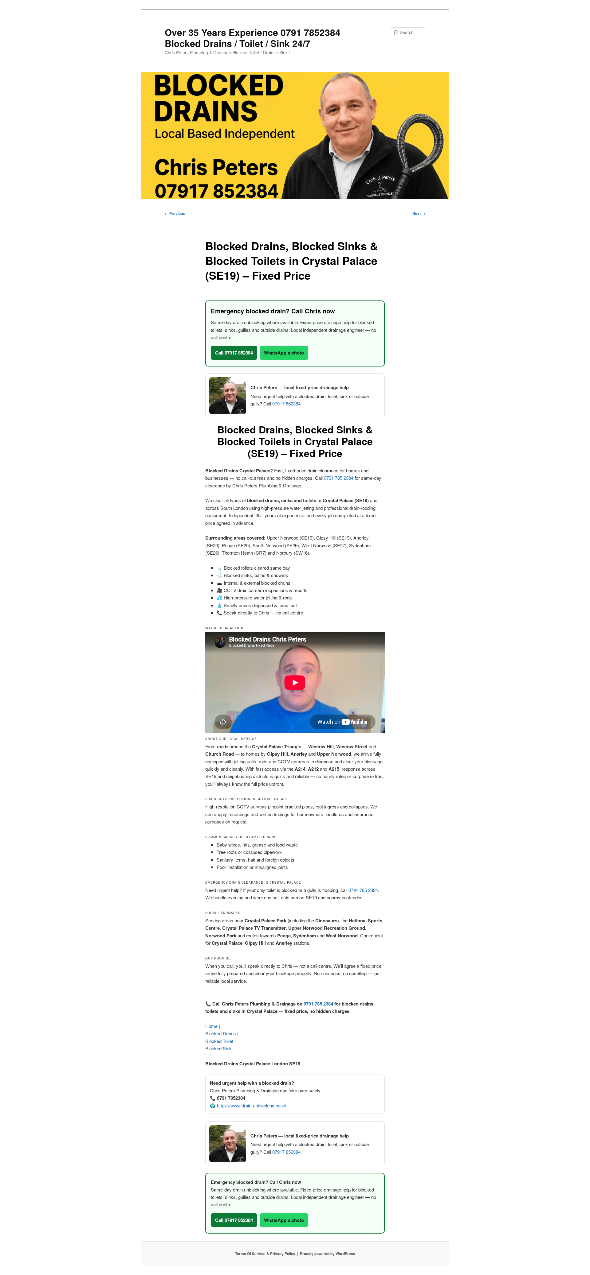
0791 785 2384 (338, 478)
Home (211, 1026)
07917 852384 (286, 403)
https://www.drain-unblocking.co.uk (252, 1105)
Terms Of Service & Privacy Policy (265, 1253)
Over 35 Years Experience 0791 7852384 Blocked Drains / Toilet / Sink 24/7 (252, 37)
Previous (175, 213)
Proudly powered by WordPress (327, 1253)
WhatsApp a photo (284, 352)
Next (418, 213)
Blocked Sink (218, 1048)
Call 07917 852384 (234, 352)
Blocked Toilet (219, 1041)
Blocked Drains (220, 1033)
